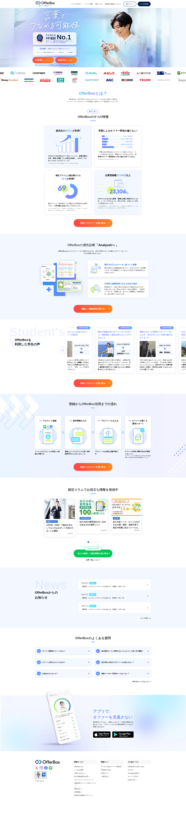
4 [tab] (98, 542)
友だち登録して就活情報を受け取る (93, 552)
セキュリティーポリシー (82, 780)
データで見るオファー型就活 (111, 766)
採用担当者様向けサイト (82, 795)
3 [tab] (94, 542)
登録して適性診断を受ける (93, 309)
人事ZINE (104, 776)
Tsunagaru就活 (133, 773)
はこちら (42, 60)
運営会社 (77, 789)
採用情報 (77, 792)
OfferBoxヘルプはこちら (141, 681)
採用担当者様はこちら (112, 4)
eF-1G (130, 770)
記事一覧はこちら (92, 560)
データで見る (75, 4)
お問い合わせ (79, 773)
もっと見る (144, 618)
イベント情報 (88, 4)
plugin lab (131, 780)
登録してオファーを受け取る (93, 223)
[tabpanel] (60, 518)
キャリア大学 (132, 776)
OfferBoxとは (78, 766)
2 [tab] (91, 542)
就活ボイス (105, 773)
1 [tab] (88, 542)
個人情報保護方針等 (81, 776)
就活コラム (98, 4)
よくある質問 (79, 770)
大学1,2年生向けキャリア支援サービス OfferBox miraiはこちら (54, 65)
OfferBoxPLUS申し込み (136, 766)
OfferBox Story (106, 770)
